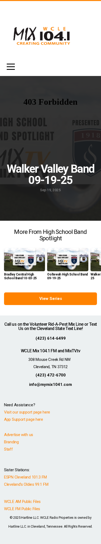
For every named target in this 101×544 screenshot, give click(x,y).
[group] (24, 266)
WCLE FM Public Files (22, 508)
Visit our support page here (27, 412)
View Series (50, 298)
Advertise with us (18, 434)
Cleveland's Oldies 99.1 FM (26, 484)
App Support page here (23, 419)
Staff (8, 449)
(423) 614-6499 (51, 338)
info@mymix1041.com (50, 384)
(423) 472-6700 (51, 375)
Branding (11, 442)
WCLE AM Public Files (22, 501)
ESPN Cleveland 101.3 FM (25, 477)
